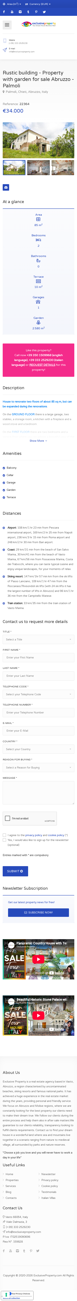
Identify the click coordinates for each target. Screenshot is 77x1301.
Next (64, 144)
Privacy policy (49, 1180)
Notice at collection (11, 1298)
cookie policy (56, 835)
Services (11, 1186)
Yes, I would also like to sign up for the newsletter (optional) (38, 842)
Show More (37, 440)
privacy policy (33, 835)
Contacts (11, 1198)
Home (9, 1174)
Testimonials (48, 1192)
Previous (12, 144)
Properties (12, 1180)
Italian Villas (48, 1198)
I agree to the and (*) (38, 835)
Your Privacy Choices (20, 1294)
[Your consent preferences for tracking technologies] (6, 1294)
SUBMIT (13, 871)
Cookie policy (49, 1186)
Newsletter (48, 1174)
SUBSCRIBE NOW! (40, 912)
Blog (8, 1192)
